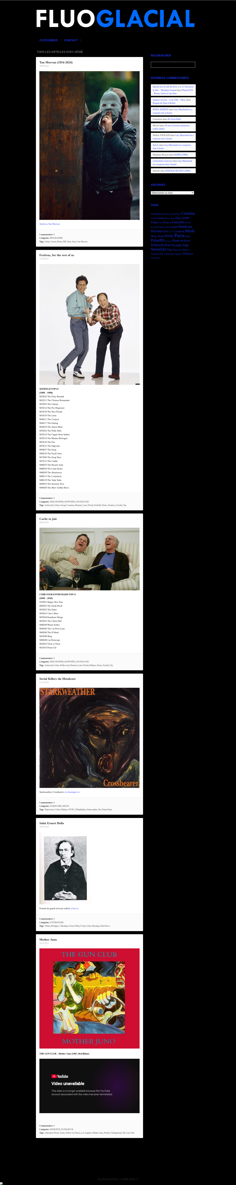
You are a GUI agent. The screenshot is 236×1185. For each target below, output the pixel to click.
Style (74, 241)
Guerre (53, 241)
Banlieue (176, 214)
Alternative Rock (52, 1133)
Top (124, 505)
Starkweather (92, 809)
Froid (83, 926)
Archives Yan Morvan (49, 224)
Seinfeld (97, 505)
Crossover (161, 218)
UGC (161, 253)
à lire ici (74, 908)
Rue (69, 241)
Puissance (168, 241)
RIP (65, 241)
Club (153, 218)
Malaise (92, 665)
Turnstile (154, 254)
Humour (78, 505)
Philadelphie (80, 809)
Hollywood (64, 665)
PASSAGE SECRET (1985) (178, 170)
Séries (104, 505)
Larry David (88, 505)
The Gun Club (128, 1133)
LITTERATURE (57, 922)
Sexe (167, 245)
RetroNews (105, 926)
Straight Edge (180, 245)
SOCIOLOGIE (82, 502)
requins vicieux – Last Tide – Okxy (169, 99)
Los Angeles (86, 1133)
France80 (178, 222)
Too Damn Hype (105, 809)
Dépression (49, 809)
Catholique (63, 926)
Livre (171, 231)
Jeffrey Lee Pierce (72, 1133)
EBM (186, 218)
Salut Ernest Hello (51, 823)
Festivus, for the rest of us (56, 255)
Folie (160, 223)
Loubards (179, 231)
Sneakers (111, 505)
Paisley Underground (112, 1133)
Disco (179, 218)
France (167, 222)
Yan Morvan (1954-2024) (56, 62)
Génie (47, 241)
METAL (66, 806)
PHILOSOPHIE (57, 502)
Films (154, 222)
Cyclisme (171, 218)
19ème (47, 926)
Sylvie (156, 145)
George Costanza (67, 505)
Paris (179, 235)
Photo (59, 241)
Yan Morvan (82, 241)
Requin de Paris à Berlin (164, 103)
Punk (176, 240)
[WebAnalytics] (1, 1183)
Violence (187, 253)
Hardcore (185, 226)
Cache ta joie (48, 519)
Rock (187, 240)
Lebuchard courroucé (163, 161)
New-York (157, 236)
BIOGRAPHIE (56, 238)
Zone (157, 258)
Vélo (153, 258)
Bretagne (54, 926)
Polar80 (157, 240)
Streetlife (158, 249)
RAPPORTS (70, 502)
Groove (166, 227)
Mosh (190, 231)
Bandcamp (167, 214)
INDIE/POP (55, 1129)
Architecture (157, 214)
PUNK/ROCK (67, 1129)
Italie (165, 231)
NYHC (71, 809)
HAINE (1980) (181, 154)
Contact (71, 40)
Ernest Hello (74, 926)
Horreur (156, 231)
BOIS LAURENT (161, 109)
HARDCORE (56, 806)
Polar (187, 236)
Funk (160, 227)
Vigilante (178, 254)
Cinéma (188, 213)
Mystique (96, 926)
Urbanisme (169, 254)
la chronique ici (72, 792)
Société (119, 505)
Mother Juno (48, 939)
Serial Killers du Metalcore (57, 678)
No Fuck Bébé (174, 119)
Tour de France (181, 249)
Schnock (157, 245)
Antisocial (49, 505)
